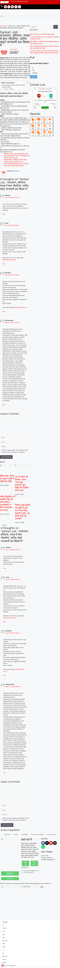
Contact (15, 834)
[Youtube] (12, 6)
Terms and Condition (37, 834)
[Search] (55, 27)
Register (4, 962)
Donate (4, 959)
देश (3, 925)
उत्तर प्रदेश (4, 928)
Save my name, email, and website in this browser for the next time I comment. (15, 451)
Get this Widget (45, 109)
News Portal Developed (32, 883)
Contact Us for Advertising (8, 965)
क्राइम (3, 937)
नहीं (33, 70)
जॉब (6, 26)
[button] (42, 887)
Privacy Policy (51, 834)
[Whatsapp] (19, 6)
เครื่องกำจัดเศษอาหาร (20, 307)
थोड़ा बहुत (34, 73)
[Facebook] (5, 6)
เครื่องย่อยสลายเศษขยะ (9, 259)
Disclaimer (24, 834)
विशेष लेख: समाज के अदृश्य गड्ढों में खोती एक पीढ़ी (16, 154)
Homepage (5, 922)
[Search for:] (41, 27)
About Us (7, 834)
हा (32, 68)
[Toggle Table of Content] (26, 83)
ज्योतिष (3, 943)
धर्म (3, 950)
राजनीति (3, 947)
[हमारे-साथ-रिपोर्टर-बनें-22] (30, 16)
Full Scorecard (45, 107)
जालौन (3, 934)
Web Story (4, 956)
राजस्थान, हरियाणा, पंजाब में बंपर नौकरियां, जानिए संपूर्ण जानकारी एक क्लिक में (13, 86)
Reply (3, 214)
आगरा (3, 931)
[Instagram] (16, 6)
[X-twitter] (8, 6)
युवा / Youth (4, 940)
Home (1, 26)
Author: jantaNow (9, 89)
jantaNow (16, 171)
